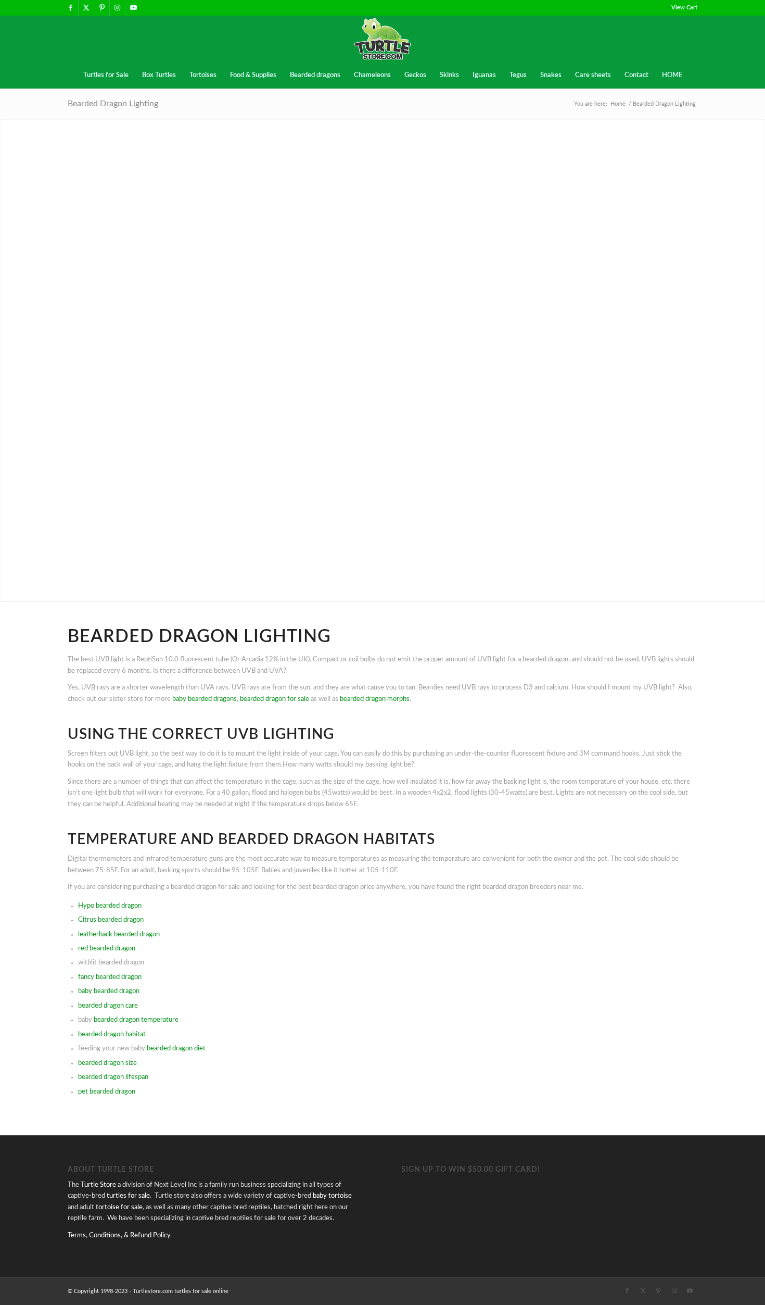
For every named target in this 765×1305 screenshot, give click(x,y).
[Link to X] (86, 8)
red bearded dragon (106, 948)
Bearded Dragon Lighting (113, 103)
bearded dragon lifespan (113, 1077)
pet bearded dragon (106, 1091)
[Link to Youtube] (133, 8)
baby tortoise (332, 1196)
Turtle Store (98, 1185)
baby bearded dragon (108, 991)
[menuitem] (681, 7)
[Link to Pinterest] (101, 8)
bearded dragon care (108, 1005)
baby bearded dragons (204, 699)
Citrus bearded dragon (111, 920)
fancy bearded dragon (110, 977)
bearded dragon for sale (274, 699)
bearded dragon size (107, 1063)
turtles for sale (128, 1196)
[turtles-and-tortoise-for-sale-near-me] (382, 39)
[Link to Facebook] (70, 8)
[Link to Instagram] (117, 8)
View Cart (684, 7)
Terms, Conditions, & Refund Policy (119, 1235)
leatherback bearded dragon (119, 934)
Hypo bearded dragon (110, 905)
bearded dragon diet (176, 1048)
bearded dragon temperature (136, 1020)
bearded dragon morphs (375, 699)
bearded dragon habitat (112, 1034)
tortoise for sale (119, 1207)
